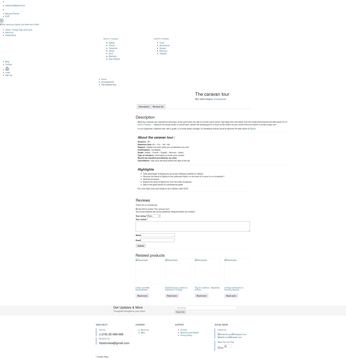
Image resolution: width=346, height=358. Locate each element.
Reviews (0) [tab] (158, 106)
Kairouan (163, 50)
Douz (111, 53)
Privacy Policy (186, 335)
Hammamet (164, 45)
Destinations (10, 35)
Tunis (161, 42)
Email (138, 240)
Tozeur (112, 45)
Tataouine (113, 48)
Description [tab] (144, 106)
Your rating (141, 216)
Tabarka (163, 53)
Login (7, 72)
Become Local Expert (189, 332)
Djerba (111, 42)
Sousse (162, 48)
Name (138, 235)
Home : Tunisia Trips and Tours (18, 29)
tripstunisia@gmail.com (15, 5)
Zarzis (111, 50)
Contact (8, 64)
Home (104, 79)
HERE (185, 188)
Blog (7, 61)
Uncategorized (107, 81)
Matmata (112, 56)
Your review (142, 219)
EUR (7, 16)
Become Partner (12, 13)
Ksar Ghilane (114, 59)
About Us (9, 32)
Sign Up (8, 75)
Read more (142, 295)
